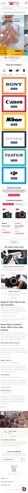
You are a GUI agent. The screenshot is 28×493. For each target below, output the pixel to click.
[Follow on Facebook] (9, 474)
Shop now (14, 88)
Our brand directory (14, 195)
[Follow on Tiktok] (18, 474)
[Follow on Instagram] (12, 474)
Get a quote (13, 297)
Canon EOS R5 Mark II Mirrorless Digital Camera (20, 227)
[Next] (26, 35)
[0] (25, 3)
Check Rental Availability (6, 387)
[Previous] (1, 35)
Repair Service (14, 291)
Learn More (3, 406)
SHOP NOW (16, 44)
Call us (10, 432)
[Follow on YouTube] (15, 474)
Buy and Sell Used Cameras (14, 267)
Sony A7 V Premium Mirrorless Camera (6, 226)
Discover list (13, 272)
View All (13, 242)
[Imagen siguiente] (12, 215)
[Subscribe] (22, 459)
